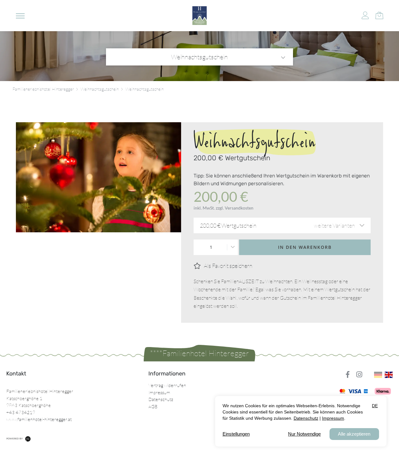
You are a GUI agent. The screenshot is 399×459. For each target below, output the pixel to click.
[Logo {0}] (199, 15)
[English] (389, 375)
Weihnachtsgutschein (199, 57)
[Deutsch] (378, 375)
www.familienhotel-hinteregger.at (39, 419)
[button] (20, 15)
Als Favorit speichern (228, 265)
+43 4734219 (20, 412)
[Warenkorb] (379, 14)
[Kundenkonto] (365, 15)
